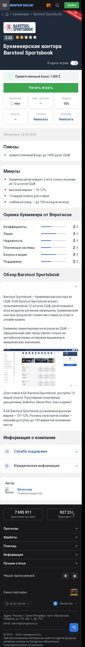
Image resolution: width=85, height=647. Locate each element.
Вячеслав (24, 489)
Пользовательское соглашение (23, 645)
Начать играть (41, 88)
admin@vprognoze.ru (24, 623)
